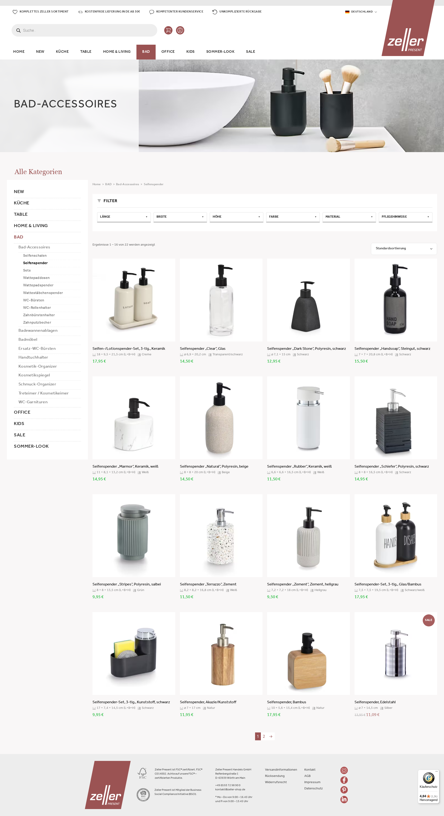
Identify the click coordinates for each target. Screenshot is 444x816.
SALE (250, 52)
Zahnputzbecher (37, 323)
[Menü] (436, 772)
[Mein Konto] (180, 30)
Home (96, 184)
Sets (27, 271)
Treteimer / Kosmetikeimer (43, 394)
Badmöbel (27, 340)
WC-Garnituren (33, 402)
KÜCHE (62, 52)
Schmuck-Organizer (37, 385)
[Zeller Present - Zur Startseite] (408, 28)
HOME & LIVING (117, 52)
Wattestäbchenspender (43, 293)
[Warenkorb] (168, 30)
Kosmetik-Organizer (37, 367)
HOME (19, 52)
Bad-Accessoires (34, 248)
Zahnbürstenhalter (39, 315)
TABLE (86, 52)
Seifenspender (35, 263)
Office (22, 413)
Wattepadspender (38, 286)
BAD (146, 52)
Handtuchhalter (33, 358)
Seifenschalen (35, 256)
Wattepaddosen (36, 278)
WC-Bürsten (33, 301)
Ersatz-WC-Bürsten (37, 349)
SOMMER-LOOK (220, 52)
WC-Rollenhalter (37, 308)
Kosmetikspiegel (34, 376)
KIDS (190, 52)
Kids (19, 424)
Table (21, 215)
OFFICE (168, 52)
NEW (40, 52)
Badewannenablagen (38, 331)
